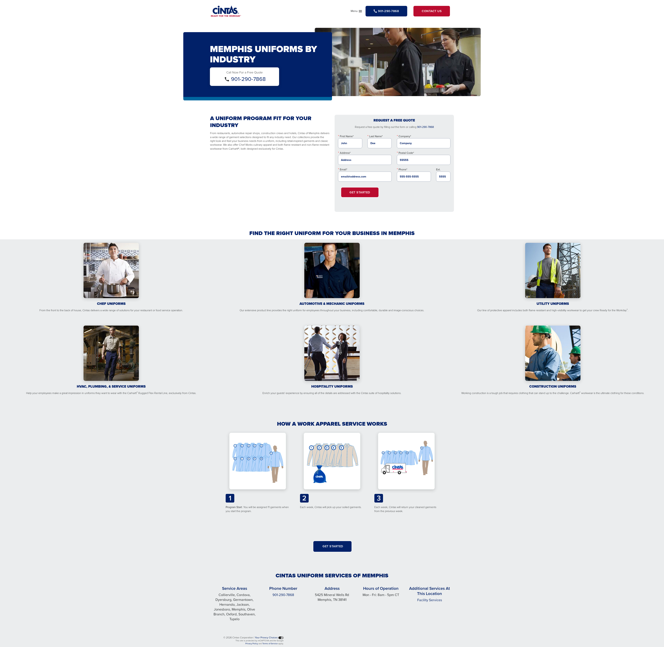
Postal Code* (406, 153)
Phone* (403, 169)
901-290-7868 (248, 79)
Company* (405, 136)
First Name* (347, 136)
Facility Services (429, 600)
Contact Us (432, 11)
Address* (345, 153)
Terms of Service (270, 643)
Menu (356, 12)
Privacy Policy (251, 643)
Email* (343, 169)
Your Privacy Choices (266, 637)
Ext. (438, 169)
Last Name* (376, 136)
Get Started (359, 192)
